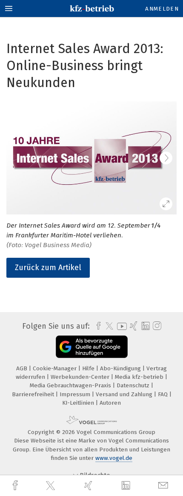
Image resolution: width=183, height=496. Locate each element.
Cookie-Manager (55, 368)
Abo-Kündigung (121, 368)
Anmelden (162, 8)
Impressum (76, 394)
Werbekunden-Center (81, 376)
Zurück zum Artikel (48, 267)
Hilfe (89, 368)
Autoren (110, 402)
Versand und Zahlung (125, 394)
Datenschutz (134, 385)
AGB (22, 368)
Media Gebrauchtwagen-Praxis (71, 385)
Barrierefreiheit (34, 394)
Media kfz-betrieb (140, 376)
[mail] (164, 485)
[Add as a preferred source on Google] (92, 346)
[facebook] (16, 485)
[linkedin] (126, 485)
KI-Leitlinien (79, 402)
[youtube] (120, 326)
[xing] (89, 485)
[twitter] (51, 486)
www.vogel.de (113, 458)
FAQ (163, 394)
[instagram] (156, 326)
